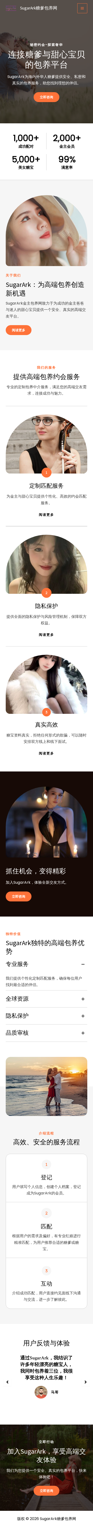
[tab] (46, 973)
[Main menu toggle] (82, 8)
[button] (7, 1382)
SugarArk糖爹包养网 (38, 8)
